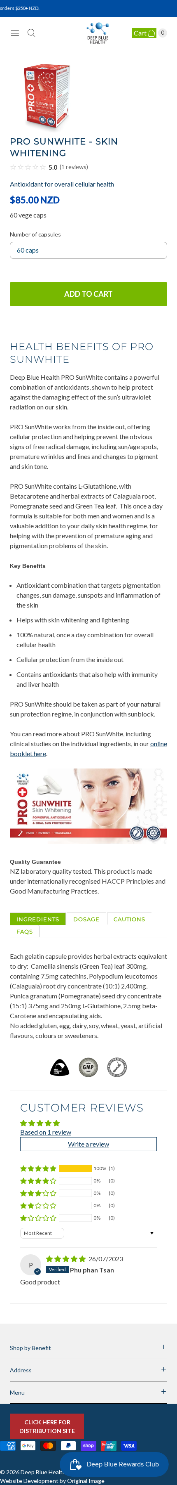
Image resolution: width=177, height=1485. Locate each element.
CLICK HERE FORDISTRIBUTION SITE (47, 1426)
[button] (38, 1168)
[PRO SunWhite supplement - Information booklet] (88, 841)
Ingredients (37, 919)
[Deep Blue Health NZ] (98, 33)
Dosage (86, 919)
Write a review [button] (88, 1144)
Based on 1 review (45, 1132)
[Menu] (15, 33)
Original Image (86, 1480)
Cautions (129, 919)
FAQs (24, 931)
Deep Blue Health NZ (48, 1472)
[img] (66, 1259)
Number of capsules (35, 234)
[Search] (31, 33)
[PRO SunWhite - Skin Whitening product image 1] (88, 97)
